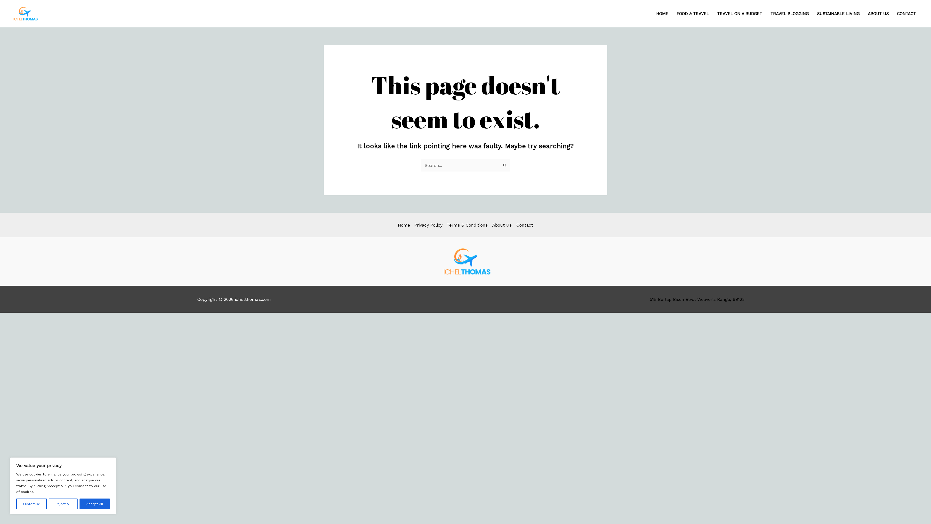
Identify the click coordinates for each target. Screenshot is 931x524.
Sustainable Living (838, 13)
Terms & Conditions (467, 225)
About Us (878, 13)
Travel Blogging (789, 13)
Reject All (63, 504)
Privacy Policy (428, 225)
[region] (63, 486)
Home (662, 13)
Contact (906, 13)
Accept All (94, 504)
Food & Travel (693, 13)
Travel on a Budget (739, 13)
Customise (31, 504)
